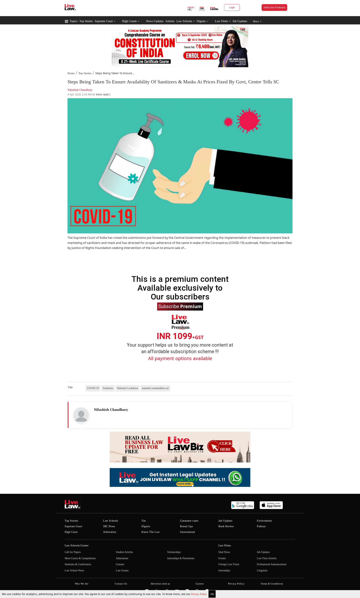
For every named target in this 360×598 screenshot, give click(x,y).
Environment (264, 520)
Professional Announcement (271, 564)
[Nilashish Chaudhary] (81, 415)
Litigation (262, 570)
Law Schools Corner (76, 545)
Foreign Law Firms (228, 564)
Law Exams (122, 570)
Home (71, 73)
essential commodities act (155, 388)
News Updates (155, 21)
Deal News (224, 552)
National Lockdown (127, 388)
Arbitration (109, 532)
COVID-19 (93, 388)
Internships (224, 570)
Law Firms (221, 21)
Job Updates (239, 21)
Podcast (261, 526)
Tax (144, 520)
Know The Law (151, 532)
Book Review (226, 526)
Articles (170, 21)
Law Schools (184, 21)
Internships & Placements (180, 558)
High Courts (129, 21)
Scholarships (174, 552)
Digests (201, 21)
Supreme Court (104, 21)
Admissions (122, 558)
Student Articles (124, 552)
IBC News (109, 526)
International (187, 532)
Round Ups (186, 526)
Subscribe (180, 306)
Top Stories (86, 21)
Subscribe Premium (274, 7)
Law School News (74, 570)
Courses (120, 564)
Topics (73, 21)
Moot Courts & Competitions (80, 558)
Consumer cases (189, 520)
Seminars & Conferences (78, 564)
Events (222, 558)
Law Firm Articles (266, 558)
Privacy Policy (199, 594)
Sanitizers (108, 388)
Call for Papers (73, 552)
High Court (71, 532)
